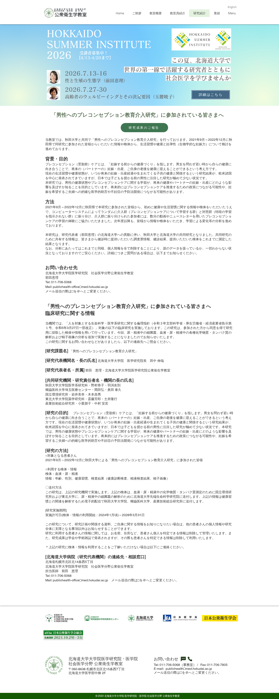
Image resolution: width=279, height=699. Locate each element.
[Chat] (183, 659)
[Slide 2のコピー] (139, 95)
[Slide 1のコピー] (143, 95)
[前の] (22, 65)
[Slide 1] (135, 95)
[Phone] (190, 659)
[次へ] (257, 65)
